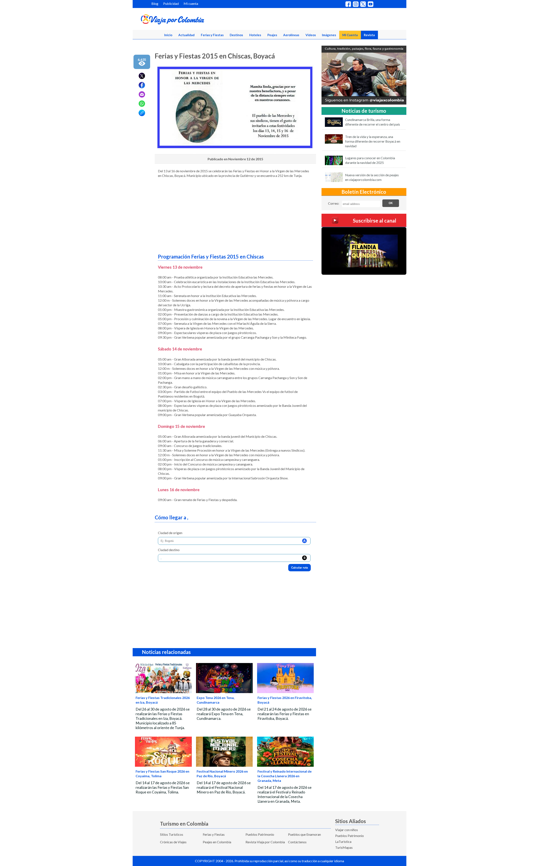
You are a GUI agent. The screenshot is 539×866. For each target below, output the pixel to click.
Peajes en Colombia (217, 842)
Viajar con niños (346, 830)
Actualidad (186, 35)
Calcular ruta (299, 567)
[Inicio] (193, 20)
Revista (369, 35)
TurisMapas (344, 847)
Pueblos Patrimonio (259, 834)
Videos (311, 35)
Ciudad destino (169, 550)
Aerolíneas (291, 35)
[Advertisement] (235, 214)
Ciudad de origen (170, 533)
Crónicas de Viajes (173, 842)
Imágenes (329, 35)
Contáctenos (297, 842)
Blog (154, 3)
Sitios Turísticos (171, 834)
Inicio (168, 35)
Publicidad (171, 3)
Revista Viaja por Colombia (265, 842)
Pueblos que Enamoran (304, 834)
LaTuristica (343, 841)
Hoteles (255, 35)
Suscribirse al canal (374, 220)
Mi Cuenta (350, 35)
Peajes (272, 35)
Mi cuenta (191, 3)
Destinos (236, 35)
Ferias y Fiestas (212, 35)
